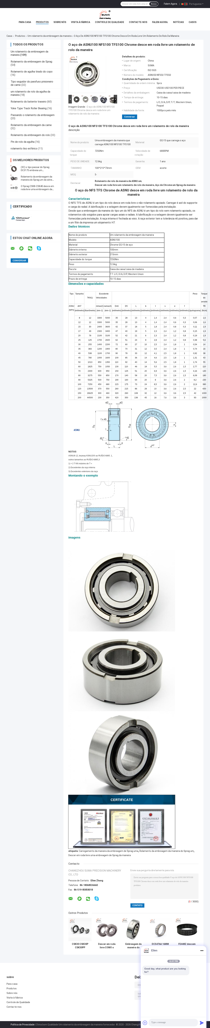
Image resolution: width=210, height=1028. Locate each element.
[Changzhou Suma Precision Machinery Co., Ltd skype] (41, 248)
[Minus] (202, 951)
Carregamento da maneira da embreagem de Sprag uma (108, 851)
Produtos (42, 22)
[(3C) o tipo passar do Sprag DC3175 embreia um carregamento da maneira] (14, 169)
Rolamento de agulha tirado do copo (31, 71)
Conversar (129, 116)
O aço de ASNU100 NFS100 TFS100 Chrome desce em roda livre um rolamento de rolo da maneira (91, 110)
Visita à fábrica (80, 22)
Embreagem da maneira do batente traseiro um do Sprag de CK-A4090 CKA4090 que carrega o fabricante (134, 946)
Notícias (178, 22)
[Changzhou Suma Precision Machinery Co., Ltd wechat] (32, 248)
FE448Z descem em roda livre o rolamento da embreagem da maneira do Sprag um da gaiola (187, 946)
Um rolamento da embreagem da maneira (50, 36)
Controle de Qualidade (109, 22)
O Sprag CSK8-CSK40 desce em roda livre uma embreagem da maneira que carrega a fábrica (37, 189)
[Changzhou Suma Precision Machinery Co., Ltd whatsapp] (23, 248)
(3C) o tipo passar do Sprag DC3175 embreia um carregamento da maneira (35, 170)
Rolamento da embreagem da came (31, 125)
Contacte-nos (138, 22)
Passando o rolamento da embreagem (32, 115)
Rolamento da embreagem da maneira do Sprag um (166, 851)
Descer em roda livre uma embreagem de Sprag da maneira (99, 855)
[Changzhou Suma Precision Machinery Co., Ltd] (105, 15)
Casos (192, 22)
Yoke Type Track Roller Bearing (29, 108)
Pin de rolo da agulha (22, 141)
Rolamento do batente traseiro (28, 101)
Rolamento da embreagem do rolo (30, 135)
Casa (9, 36)
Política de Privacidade (22, 1024)
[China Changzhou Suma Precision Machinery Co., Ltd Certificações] (20, 218)
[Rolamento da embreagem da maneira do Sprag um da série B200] (14, 178)
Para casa (25, 22)
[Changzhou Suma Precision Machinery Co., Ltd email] (15, 248)
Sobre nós (59, 22)
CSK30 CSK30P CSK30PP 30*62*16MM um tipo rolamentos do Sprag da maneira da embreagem (80, 946)
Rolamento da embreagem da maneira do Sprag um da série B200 (36, 179)
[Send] (201, 1022)
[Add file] (145, 1022)
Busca (154, 4)
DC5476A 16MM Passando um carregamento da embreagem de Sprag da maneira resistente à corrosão (160, 946)
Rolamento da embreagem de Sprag (31, 61)
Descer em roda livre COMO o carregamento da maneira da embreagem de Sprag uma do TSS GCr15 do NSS (106, 946)
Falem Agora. (171, 3)
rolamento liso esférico (24, 148)
